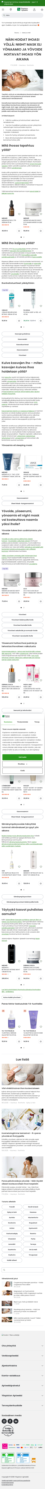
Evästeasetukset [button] (8, 1483)
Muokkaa (21, 764)
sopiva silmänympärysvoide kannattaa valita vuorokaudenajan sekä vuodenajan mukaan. (22, 844)
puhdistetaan (17, 168)
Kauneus (33, 1212)
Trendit (12, 1207)
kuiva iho (8, 377)
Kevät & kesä (33, 1207)
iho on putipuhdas (19, 249)
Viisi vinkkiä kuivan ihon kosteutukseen (20, 1088)
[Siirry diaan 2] (23, 237)
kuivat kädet (34, 191)
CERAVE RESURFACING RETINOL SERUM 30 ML (9, 312)
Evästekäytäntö (7, 1485)
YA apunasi (33, 1255)
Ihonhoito (12, 1223)
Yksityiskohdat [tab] (22, 722)
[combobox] (22, 15)
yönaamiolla (11, 381)
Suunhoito (12, 1250)
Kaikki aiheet (12, 1260)
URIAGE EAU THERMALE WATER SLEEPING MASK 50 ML (32, 475)
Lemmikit (11, 1244)
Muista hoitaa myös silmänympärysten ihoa (18, 836)
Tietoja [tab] (36, 722)
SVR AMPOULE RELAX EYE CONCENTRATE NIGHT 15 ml (11, 873)
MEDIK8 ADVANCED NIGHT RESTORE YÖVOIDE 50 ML (11, 591)
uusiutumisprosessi (22, 183)
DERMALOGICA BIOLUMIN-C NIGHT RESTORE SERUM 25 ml (11, 688)
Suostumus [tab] (8, 722)
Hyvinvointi (33, 1228)
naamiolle (37, 264)
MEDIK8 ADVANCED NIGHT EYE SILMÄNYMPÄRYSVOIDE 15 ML (32, 221)
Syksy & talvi (12, 1212)
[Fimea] (8, 1458)
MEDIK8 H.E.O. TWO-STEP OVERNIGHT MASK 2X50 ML (11, 474)
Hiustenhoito (33, 1218)
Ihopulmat (33, 1223)
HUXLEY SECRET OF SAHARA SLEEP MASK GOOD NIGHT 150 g (32, 789)
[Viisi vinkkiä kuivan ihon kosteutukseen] (22, 1074)
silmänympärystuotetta (18, 842)
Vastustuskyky (12, 1234)
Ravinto (33, 1234)
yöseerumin (24, 654)
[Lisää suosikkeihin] (19, 214)
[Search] (4, 1269)
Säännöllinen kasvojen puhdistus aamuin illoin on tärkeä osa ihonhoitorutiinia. (21, 921)
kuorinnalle (28, 264)
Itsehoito (11, 1255)
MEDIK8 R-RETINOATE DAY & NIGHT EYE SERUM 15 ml (33, 873)
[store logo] (22, 9)
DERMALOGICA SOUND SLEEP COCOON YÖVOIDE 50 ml (32, 968)
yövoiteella (15, 274)
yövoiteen (5, 934)
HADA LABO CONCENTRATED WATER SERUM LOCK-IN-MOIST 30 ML (32, 689)
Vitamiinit (12, 1239)
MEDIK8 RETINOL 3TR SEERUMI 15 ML (9, 220)
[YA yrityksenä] (8, 1431)
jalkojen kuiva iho (8, 193)
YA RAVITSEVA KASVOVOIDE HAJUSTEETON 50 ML (33, 1033)
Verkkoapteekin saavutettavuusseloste (16, 1481)
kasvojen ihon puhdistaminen (20, 251)
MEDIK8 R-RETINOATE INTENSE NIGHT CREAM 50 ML (11, 968)
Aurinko (12, 1218)
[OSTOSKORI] (42, 9)
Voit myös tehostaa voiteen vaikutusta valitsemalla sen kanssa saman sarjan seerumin (21, 658)
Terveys (33, 1244)
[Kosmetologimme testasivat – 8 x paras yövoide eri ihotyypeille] (22, 1119)
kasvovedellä (37, 257)
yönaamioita (19, 438)
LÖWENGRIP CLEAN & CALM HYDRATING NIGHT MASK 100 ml (12, 789)
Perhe (33, 1239)
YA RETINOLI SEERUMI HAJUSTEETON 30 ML (9, 1033)
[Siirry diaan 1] (21, 237)
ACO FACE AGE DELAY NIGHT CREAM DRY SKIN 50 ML (32, 592)
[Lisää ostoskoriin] (19, 230)
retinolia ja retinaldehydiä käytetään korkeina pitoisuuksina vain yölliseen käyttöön (22, 549)
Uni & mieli (33, 1250)
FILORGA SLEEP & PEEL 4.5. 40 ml (32, 312)
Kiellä (23, 770)
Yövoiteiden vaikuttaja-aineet (19, 541)
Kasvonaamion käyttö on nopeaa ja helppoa (18, 411)
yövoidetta (33, 564)
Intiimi (12, 1228)
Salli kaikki (22, 757)
